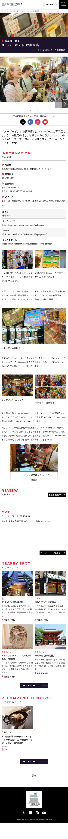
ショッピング (46, 50)
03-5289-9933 (8, 178)
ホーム (4, 11)
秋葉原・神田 (12, 41)
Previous (58, 104)
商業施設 (61, 50)
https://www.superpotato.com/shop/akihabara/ (23, 225)
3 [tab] (37, 110)
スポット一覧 (14, 11)
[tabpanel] (34, 79)
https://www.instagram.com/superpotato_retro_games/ (27, 244)
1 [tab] (30, 110)
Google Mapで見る (50, 553)
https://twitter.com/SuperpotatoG (32, 234)
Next (65, 104)
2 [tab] (34, 110)
